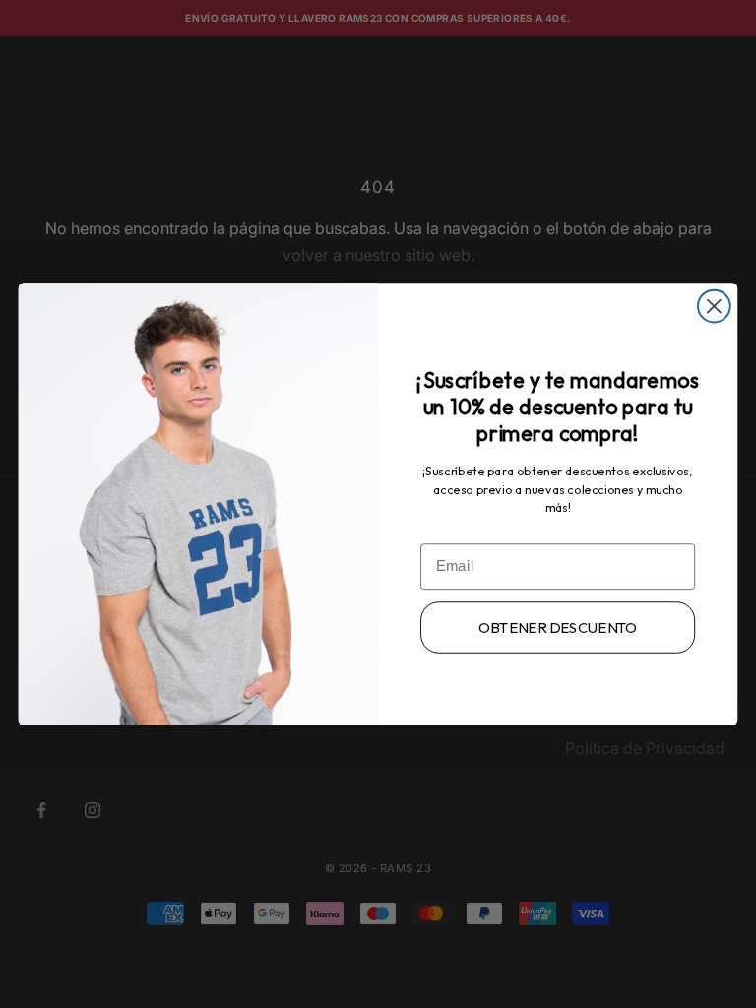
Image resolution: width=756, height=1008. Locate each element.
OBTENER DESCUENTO (558, 627)
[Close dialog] (714, 306)
